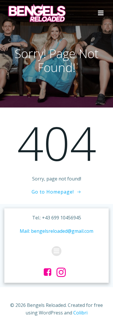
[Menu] (101, 13)
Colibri (80, 312)
